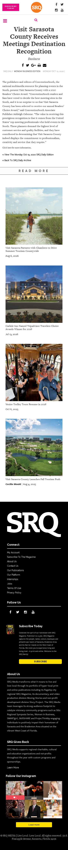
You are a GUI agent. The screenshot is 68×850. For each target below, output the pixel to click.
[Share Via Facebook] (23, 65)
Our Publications (15, 570)
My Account (13, 552)
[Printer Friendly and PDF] (39, 65)
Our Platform (13, 575)
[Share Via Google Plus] (33, 65)
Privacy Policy (14, 592)
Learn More (13, 767)
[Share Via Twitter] (27, 65)
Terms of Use (14, 588)
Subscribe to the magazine (21, 557)
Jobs (9, 583)
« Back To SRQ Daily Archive (16, 160)
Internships (12, 579)
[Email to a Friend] (44, 65)
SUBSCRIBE (40, 661)
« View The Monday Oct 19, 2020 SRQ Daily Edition (28, 154)
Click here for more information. (16, 147)
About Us (12, 561)
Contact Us (12, 566)
